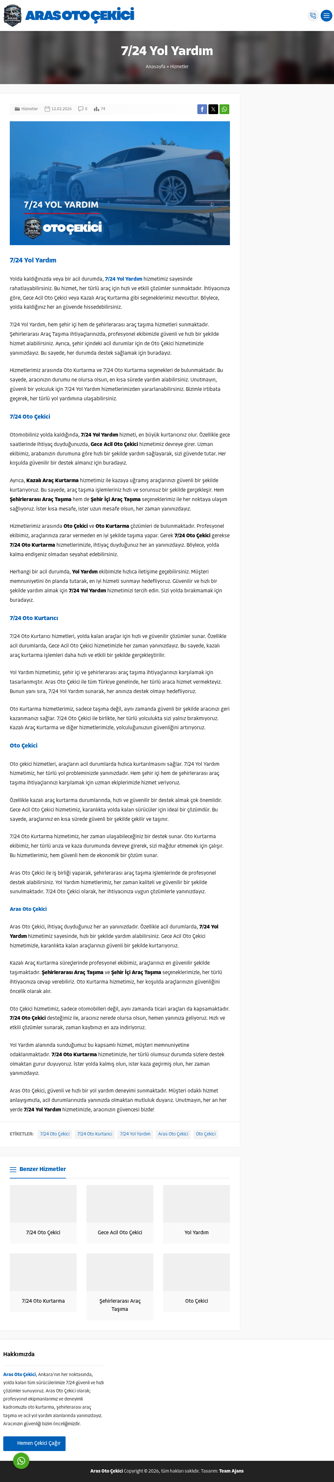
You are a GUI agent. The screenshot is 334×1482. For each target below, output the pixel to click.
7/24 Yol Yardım (135, 1134)
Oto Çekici (206, 1134)
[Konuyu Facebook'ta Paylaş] (202, 109)
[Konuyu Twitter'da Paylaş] (213, 109)
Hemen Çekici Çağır (39, 1443)
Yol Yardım (197, 1233)
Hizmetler (179, 67)
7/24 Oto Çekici (54, 1134)
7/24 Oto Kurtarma (43, 1301)
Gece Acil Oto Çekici (120, 1233)
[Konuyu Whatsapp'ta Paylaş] (224, 109)
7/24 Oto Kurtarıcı (94, 1134)
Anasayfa (155, 67)
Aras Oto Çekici (173, 1134)
